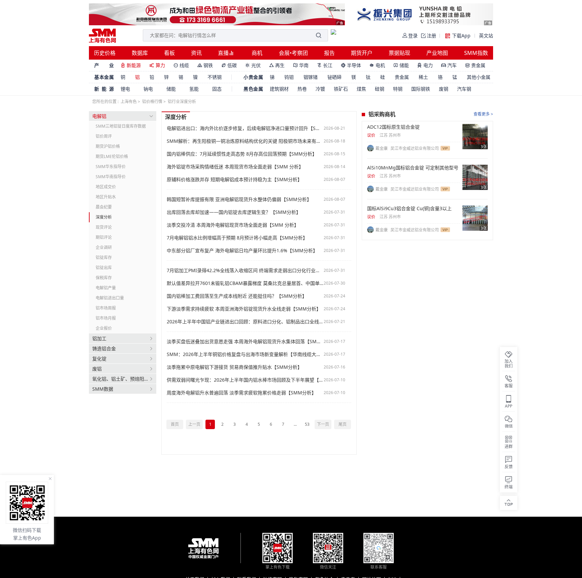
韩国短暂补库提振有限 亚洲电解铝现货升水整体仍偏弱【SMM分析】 (239, 199)
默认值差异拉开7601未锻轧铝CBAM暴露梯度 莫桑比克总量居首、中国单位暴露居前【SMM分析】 (245, 283)
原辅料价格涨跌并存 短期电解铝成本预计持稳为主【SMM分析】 (234, 179)
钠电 (148, 89)
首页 (175, 424)
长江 (324, 65)
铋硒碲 (334, 77)
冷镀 (320, 89)
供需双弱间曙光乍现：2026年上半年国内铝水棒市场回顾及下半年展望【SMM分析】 (245, 380)
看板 (169, 53)
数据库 (140, 53)
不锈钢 (214, 77)
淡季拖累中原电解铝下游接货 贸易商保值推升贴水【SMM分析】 (234, 367)
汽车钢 (464, 89)
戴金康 (382, 148)
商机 (257, 53)
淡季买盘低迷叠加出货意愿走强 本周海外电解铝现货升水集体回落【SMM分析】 (245, 342)
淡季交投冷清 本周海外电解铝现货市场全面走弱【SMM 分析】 (233, 225)
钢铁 (205, 65)
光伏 (253, 65)
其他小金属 (478, 77)
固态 (217, 89)
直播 (224, 53)
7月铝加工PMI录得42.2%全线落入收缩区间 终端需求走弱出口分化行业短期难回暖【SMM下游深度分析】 (245, 270)
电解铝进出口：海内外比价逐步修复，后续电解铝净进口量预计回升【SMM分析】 (245, 128)
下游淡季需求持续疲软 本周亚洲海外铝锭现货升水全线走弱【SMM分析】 (244, 309)
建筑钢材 (279, 89)
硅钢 (379, 89)
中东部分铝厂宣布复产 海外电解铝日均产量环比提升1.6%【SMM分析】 (242, 251)
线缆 (181, 65)
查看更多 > (483, 114)
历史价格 (105, 53)
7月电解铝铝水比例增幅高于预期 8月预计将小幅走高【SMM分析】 (237, 238)
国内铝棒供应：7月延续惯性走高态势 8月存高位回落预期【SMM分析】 (242, 154)
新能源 (131, 65)
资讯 (196, 53)
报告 (329, 53)
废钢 (443, 89)
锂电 (125, 89)
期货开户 (362, 53)
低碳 (229, 65)
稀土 (423, 77)
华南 (301, 65)
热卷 (302, 89)
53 (307, 424)
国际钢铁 (420, 89)
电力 (425, 65)
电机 (377, 65)
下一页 (323, 424)
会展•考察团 (293, 53)
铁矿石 (341, 89)
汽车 (449, 65)
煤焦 (361, 89)
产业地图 (437, 53)
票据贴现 (399, 53)
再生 (277, 65)
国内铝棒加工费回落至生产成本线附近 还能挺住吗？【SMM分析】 (237, 296)
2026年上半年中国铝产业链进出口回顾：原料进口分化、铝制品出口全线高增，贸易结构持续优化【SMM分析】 (245, 322)
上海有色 (129, 101)
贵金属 (475, 65)
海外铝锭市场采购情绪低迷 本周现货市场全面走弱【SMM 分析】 (235, 167)
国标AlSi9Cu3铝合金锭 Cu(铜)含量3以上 (409, 208)
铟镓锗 (310, 77)
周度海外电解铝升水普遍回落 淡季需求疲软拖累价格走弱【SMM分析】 (241, 393)
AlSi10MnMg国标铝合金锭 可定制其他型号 (412, 168)
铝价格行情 (152, 101)
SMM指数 (476, 53)
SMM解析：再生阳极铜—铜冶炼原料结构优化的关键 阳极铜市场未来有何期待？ (245, 141)
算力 (157, 65)
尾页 (342, 424)
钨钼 (289, 77)
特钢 (397, 89)
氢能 (194, 89)
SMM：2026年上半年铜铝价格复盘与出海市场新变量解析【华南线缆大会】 (245, 354)
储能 (401, 65)
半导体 (351, 65)
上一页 (194, 424)
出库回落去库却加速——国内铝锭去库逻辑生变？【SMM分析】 (234, 212)
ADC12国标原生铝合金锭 (393, 127)
